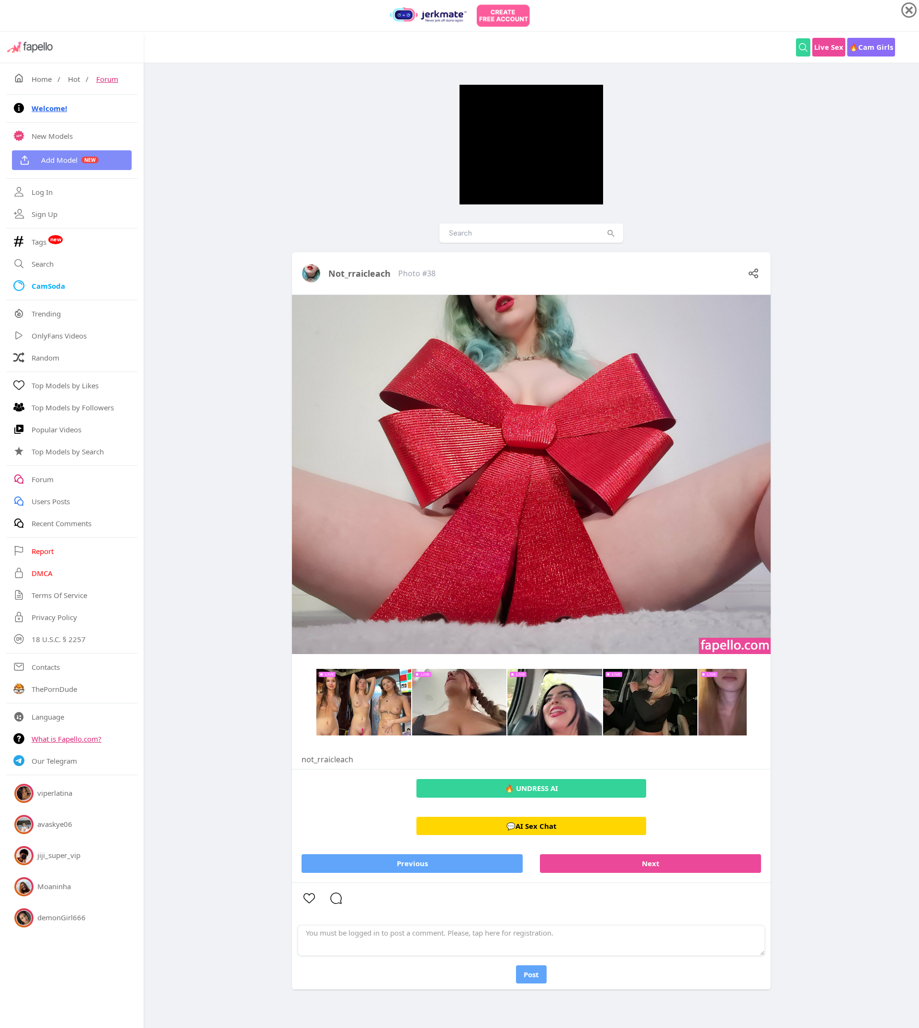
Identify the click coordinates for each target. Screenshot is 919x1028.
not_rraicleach (359, 273)
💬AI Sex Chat (531, 826)
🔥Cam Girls (871, 47)
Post (531, 974)
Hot (74, 79)
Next (651, 863)
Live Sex (828, 47)
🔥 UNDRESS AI (531, 788)
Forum (107, 79)
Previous (412, 863)
